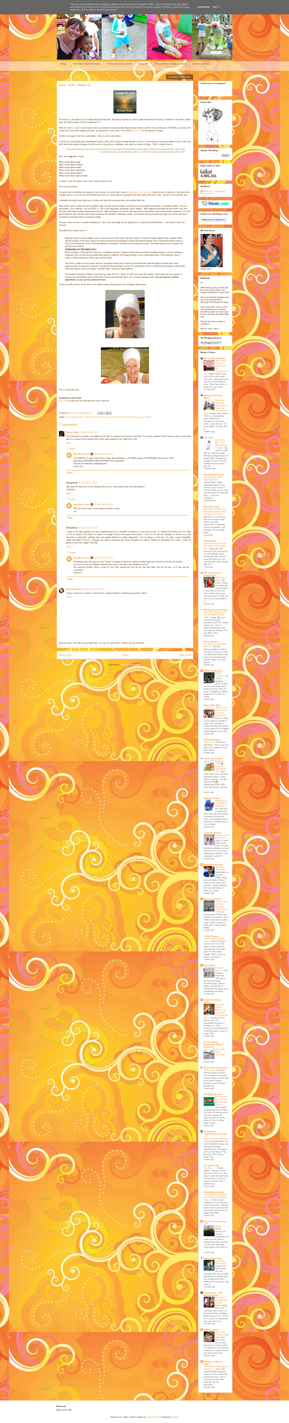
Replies (72, 449)
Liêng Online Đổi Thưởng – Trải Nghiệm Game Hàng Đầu (215, 546)
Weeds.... (219, 1226)
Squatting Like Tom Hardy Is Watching (221, 803)
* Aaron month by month (119, 64)
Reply (68, 443)
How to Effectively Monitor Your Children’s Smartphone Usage (216, 1197)
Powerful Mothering (214, 474)
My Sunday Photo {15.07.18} (220, 1052)
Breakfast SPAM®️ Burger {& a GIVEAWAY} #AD (220, 766)
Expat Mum (209, 965)
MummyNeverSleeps (214, 1192)
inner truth (111, 417)
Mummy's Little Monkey (216, 609)
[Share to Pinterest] (110, 413)
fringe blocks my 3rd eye (95, 417)
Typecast (208, 437)
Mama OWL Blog (212, 705)
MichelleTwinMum (74, 589)
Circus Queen (211, 641)
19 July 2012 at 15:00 (88, 432)
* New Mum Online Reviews (86, 64)
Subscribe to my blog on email (170, 64)
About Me (143, 64)
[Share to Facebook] (107, 413)
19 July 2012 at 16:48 (103, 558)
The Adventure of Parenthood (212, 574)
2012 (68, 417)
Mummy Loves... (212, 506)
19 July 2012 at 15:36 (103, 454)
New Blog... (209, 1168)
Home (125, 655)
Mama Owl (137, 130)
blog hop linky (77, 417)
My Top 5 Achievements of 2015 (221, 1300)
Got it (216, 7)
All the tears (209, 1070)
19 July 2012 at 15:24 (87, 483)
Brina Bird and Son (213, 864)
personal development (126, 417)
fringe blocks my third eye (139, 192)
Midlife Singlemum (213, 671)
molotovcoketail (153, 1417)
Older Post (185, 655)
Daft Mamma (210, 541)
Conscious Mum (201, 64)
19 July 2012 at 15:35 (103, 504)
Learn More (203, 7)
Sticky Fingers (211, 936)
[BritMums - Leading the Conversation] (215, 193)
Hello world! (209, 742)
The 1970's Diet (211, 1165)
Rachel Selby (72, 432)
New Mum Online (82, 454)
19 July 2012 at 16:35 (87, 528)
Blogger (175, 1417)
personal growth (144, 417)
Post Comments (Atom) (131, 665)
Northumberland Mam (215, 358)
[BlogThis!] (101, 413)
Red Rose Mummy (213, 1094)
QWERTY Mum (211, 1329)
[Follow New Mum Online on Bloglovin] (213, 221)
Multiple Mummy (212, 739)
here (86, 230)
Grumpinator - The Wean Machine (213, 1293)
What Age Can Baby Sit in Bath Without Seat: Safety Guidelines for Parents (215, 511)
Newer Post (65, 655)
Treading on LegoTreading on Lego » (215, 1133)
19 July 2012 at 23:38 (93, 589)
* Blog (63, 64)
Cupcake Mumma (212, 832)
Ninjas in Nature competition (216, 1139)
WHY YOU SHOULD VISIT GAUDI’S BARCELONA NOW (215, 615)
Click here (63, 401)
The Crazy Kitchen (213, 758)
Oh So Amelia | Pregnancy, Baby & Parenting (213, 1044)
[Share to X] (104, 413)
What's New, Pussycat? (215, 1067)
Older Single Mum (213, 1258)
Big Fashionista (212, 798)
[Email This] (98, 413)
